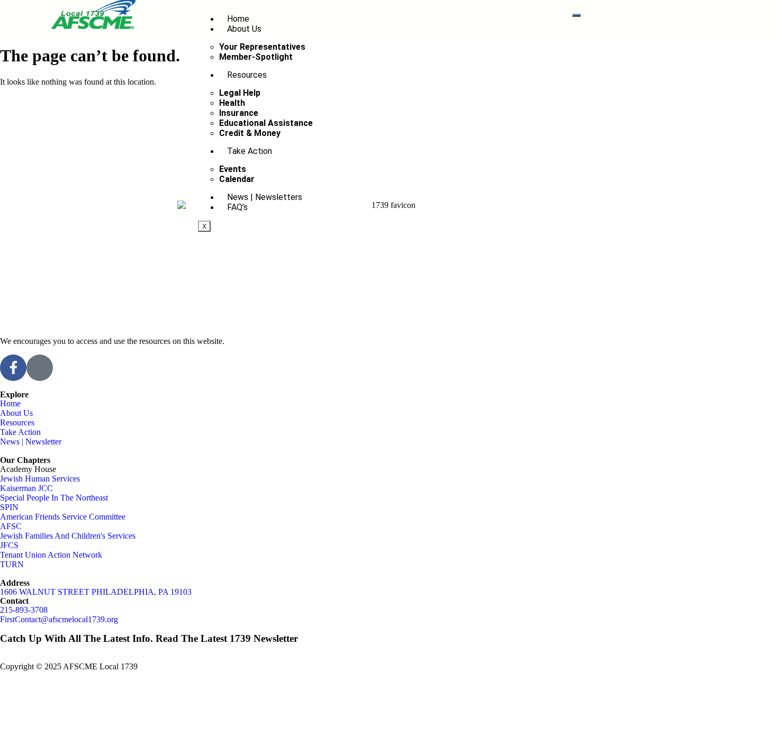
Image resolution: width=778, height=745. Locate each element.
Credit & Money (250, 133)
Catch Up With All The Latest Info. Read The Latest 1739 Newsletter (149, 638)
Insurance (238, 113)
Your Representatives (262, 47)
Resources (247, 75)
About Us (244, 29)
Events (232, 169)
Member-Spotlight (256, 57)
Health (232, 103)
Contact (14, 600)
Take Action (249, 151)
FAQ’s (237, 207)
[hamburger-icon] (576, 15)
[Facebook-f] (13, 368)
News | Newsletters (264, 197)
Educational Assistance (266, 123)
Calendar (237, 179)
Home (238, 19)
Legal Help (239, 93)
